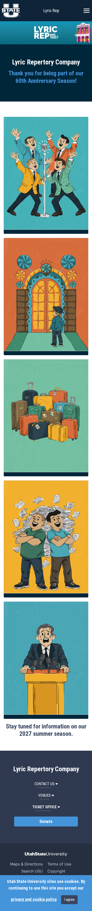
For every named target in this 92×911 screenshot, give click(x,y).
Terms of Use (59, 864)
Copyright (56, 871)
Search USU (32, 871)
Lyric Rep (51, 10)
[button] (46, 807)
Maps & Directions (26, 864)
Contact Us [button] (44, 784)
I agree (69, 899)
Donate (46, 821)
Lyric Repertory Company (46, 769)
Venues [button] (44, 795)
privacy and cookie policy (33, 899)
